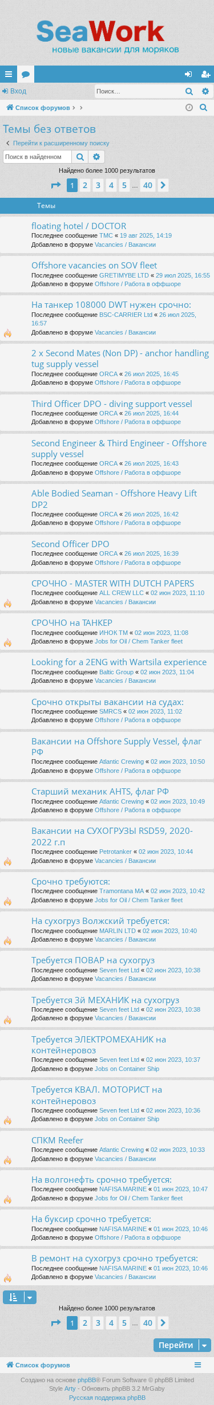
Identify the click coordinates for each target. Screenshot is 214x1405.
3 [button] (98, 185)
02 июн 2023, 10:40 (170, 930)
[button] (55, 185)
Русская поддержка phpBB (107, 1397)
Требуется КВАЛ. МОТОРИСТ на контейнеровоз (96, 1095)
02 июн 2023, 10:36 (173, 1110)
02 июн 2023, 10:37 (173, 1059)
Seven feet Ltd (119, 970)
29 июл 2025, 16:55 (183, 275)
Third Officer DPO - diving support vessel (111, 403)
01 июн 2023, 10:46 (181, 1228)
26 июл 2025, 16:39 (151, 553)
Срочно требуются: (70, 881)
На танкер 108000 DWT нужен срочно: (111, 304)
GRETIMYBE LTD (124, 275)
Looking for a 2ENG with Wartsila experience (119, 661)
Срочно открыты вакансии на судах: (107, 701)
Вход (18, 91)
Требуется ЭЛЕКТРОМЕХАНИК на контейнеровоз (98, 1044)
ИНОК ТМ (113, 632)
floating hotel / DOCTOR (78, 225)
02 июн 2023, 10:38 (173, 970)
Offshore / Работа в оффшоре (138, 283)
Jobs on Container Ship (127, 1068)
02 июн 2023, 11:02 (155, 711)
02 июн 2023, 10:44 (166, 851)
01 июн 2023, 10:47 (181, 1189)
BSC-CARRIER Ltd (125, 314)
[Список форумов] (107, 37)
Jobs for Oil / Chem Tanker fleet (139, 641)
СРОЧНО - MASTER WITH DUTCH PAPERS (112, 583)
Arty (70, 1388)
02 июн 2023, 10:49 (178, 801)
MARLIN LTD (117, 930)
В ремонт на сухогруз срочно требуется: (114, 1258)
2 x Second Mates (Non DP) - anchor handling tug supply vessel (120, 358)
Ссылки (11, 76)
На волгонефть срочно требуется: (101, 1179)
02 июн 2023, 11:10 (177, 592)
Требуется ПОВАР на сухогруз (93, 960)
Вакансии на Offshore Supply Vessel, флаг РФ (116, 746)
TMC (106, 235)
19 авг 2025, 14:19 (146, 235)
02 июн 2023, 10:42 (178, 890)
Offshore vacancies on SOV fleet (94, 265)
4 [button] (111, 185)
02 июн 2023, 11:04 (167, 672)
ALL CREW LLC (121, 592)
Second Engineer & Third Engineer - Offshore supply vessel (119, 448)
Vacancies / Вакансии (125, 244)
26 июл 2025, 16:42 (151, 514)
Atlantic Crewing (121, 761)
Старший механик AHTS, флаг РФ (100, 791)
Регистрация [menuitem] (207, 76)
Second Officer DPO (70, 543)
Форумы (28, 76)
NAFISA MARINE (123, 1189)
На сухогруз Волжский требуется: (100, 920)
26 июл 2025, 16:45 (151, 373)
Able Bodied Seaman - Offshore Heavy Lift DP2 (114, 498)
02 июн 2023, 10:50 (178, 761)
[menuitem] (204, 107)
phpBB (87, 1380)
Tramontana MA (121, 890)
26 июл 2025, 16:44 (151, 413)
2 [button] (85, 185)
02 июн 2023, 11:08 (161, 632)
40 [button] (147, 185)
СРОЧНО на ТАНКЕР (71, 622)
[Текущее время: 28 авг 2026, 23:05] (189, 108)
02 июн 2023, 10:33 (178, 1149)
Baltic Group (116, 672)
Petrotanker (115, 851)
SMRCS (110, 711)
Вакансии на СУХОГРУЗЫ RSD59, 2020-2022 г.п (112, 836)
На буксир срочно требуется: (91, 1218)
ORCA (108, 373)
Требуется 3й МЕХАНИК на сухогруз (105, 999)
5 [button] (124, 185)
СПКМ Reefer (57, 1140)
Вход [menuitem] (191, 76)
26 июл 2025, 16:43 (151, 463)
